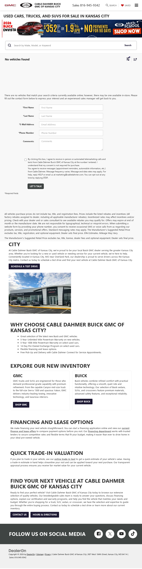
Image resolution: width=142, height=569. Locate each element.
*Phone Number (26, 132)
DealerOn (31, 554)
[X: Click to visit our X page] (110, 534)
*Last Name (28, 115)
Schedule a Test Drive (24, 266)
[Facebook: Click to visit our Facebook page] (98, 534)
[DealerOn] (17, 550)
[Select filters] (128, 59)
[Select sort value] (134, 59)
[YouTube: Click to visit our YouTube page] (121, 534)
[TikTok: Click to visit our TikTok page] (132, 534)
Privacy (48, 554)
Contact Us (19, 514)
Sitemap (39, 554)
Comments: (28, 141)
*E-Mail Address (26, 124)
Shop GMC (21, 404)
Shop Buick (83, 401)
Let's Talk (36, 186)
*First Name (28, 107)
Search (128, 45)
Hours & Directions (45, 514)
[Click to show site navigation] (136, 5)
